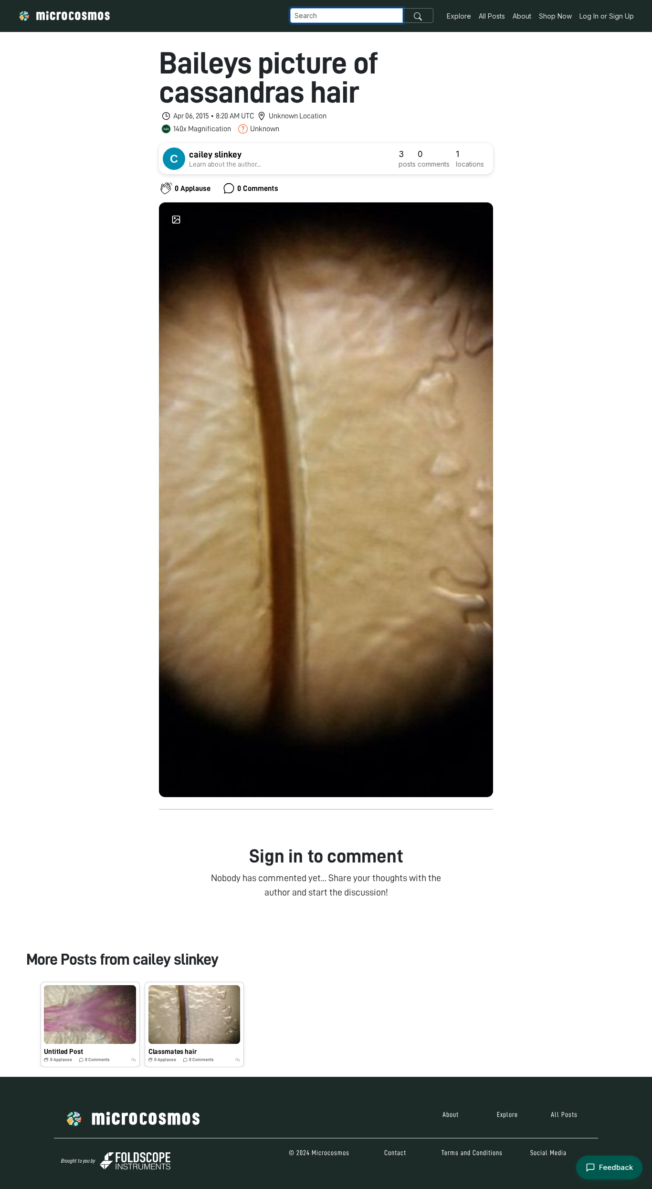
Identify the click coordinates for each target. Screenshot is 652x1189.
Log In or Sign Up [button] (606, 16)
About (522, 16)
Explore (459, 16)
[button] (90, 1024)
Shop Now (555, 16)
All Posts (492, 16)
